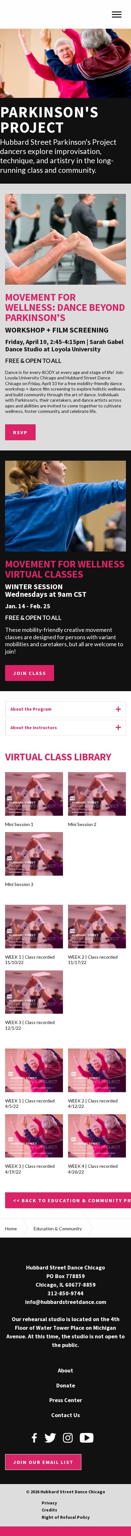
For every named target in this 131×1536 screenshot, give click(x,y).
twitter (50, 1438)
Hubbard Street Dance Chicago (36, 14)
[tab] (65, 709)
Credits (49, 1510)
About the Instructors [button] (68, 728)
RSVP (20, 432)
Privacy (49, 1503)
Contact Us (65, 1415)
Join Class (29, 673)
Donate (65, 1385)
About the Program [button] (68, 709)
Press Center (65, 1400)
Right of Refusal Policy (66, 1517)
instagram (68, 1438)
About (65, 1370)
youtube (86, 1438)
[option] (65, 106)
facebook (35, 1438)
